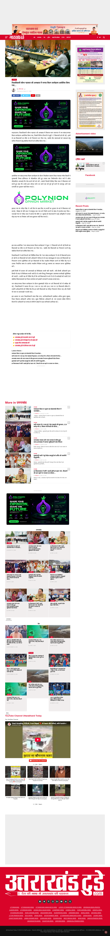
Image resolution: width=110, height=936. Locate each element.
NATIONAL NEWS (96, 912)
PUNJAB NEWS (57, 918)
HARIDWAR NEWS (74, 912)
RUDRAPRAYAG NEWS (60, 912)
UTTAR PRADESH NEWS (16, 915)
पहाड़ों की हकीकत (56, 37)
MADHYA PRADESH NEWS (94, 918)
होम (34, 37)
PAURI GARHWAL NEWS (32, 912)
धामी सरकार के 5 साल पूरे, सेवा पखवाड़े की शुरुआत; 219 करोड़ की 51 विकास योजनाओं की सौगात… (37, 356)
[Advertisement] (55, 12)
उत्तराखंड (39, 37)
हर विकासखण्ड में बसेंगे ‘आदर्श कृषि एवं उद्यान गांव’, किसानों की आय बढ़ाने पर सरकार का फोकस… (35, 363)
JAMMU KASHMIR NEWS (31, 918)
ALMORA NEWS (13, 910)
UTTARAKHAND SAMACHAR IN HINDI (46, 907)
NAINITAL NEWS (97, 910)
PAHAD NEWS (38, 915)
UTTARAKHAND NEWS (27, 907)
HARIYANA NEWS (60, 921)
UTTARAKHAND (14, 907)
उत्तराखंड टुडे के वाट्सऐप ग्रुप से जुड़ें (25, 337)
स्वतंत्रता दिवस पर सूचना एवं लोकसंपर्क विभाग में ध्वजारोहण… (27, 353)
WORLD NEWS (85, 912)
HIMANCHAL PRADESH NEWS (75, 921)
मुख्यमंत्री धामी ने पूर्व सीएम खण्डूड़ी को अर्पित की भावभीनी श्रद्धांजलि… (29, 361)
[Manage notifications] (106, 932)
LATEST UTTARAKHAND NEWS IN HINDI (70, 907)
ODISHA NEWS (87, 915)
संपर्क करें (68, 37)
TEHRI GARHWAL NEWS (84, 910)
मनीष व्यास (21, 89)
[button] (40, 764)
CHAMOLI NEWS (70, 910)
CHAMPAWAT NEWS (58, 910)
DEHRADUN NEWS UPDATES (91, 907)
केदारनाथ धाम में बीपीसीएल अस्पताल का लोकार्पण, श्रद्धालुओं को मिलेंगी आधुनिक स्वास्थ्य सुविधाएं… (90, 230)
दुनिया (49, 37)
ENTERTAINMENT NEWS (51, 915)
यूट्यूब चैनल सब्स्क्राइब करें (22, 343)
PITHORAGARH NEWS (16, 912)
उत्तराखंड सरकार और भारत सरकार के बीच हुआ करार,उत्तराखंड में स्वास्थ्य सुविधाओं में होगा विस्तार (36, 358)
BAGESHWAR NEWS (46, 912)
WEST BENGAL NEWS (70, 918)
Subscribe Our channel (39, 760)
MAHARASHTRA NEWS (34, 921)
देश (44, 37)
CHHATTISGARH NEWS (15, 918)
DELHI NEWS (28, 915)
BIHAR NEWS (82, 918)
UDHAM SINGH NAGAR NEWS (42, 910)
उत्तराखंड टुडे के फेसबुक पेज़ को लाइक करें (26, 340)
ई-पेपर (63, 37)
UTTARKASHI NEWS (26, 910)
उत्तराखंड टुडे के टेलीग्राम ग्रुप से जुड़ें (25, 345)
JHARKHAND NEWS (45, 918)
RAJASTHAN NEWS (47, 921)
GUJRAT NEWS (98, 915)
